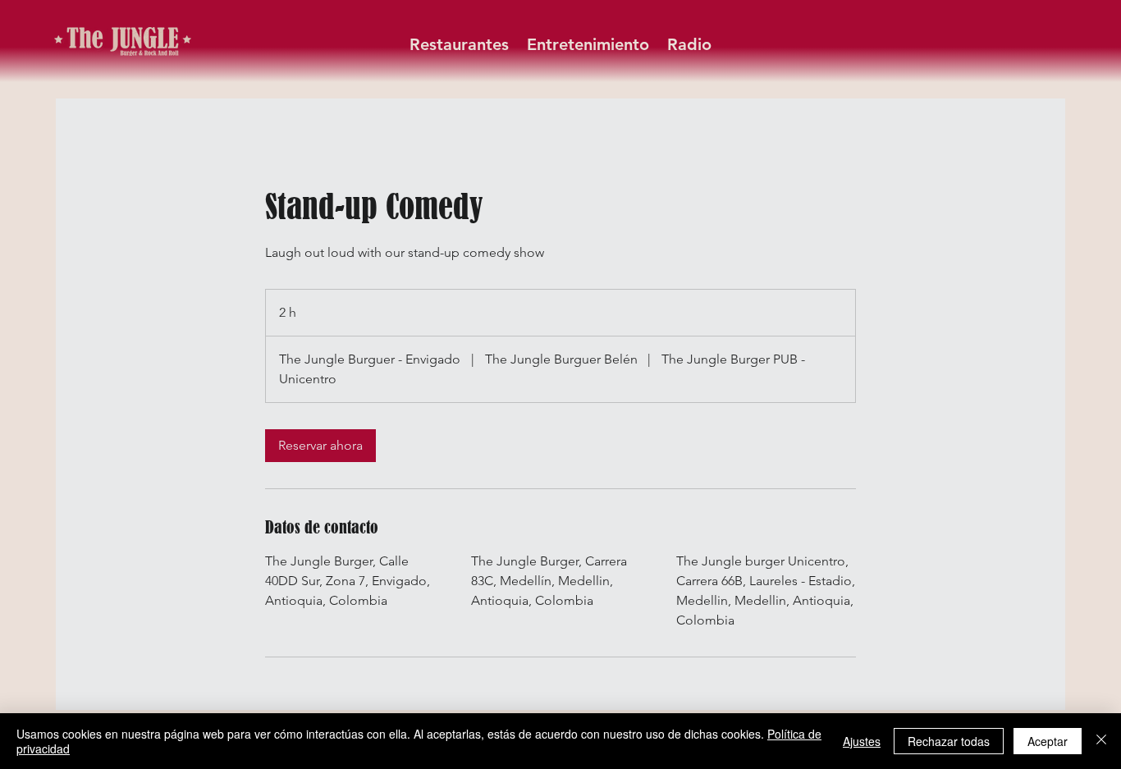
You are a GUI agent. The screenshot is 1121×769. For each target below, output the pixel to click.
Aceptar (1047, 741)
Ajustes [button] (862, 741)
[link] (320, 445)
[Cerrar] (1101, 741)
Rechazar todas (949, 741)
